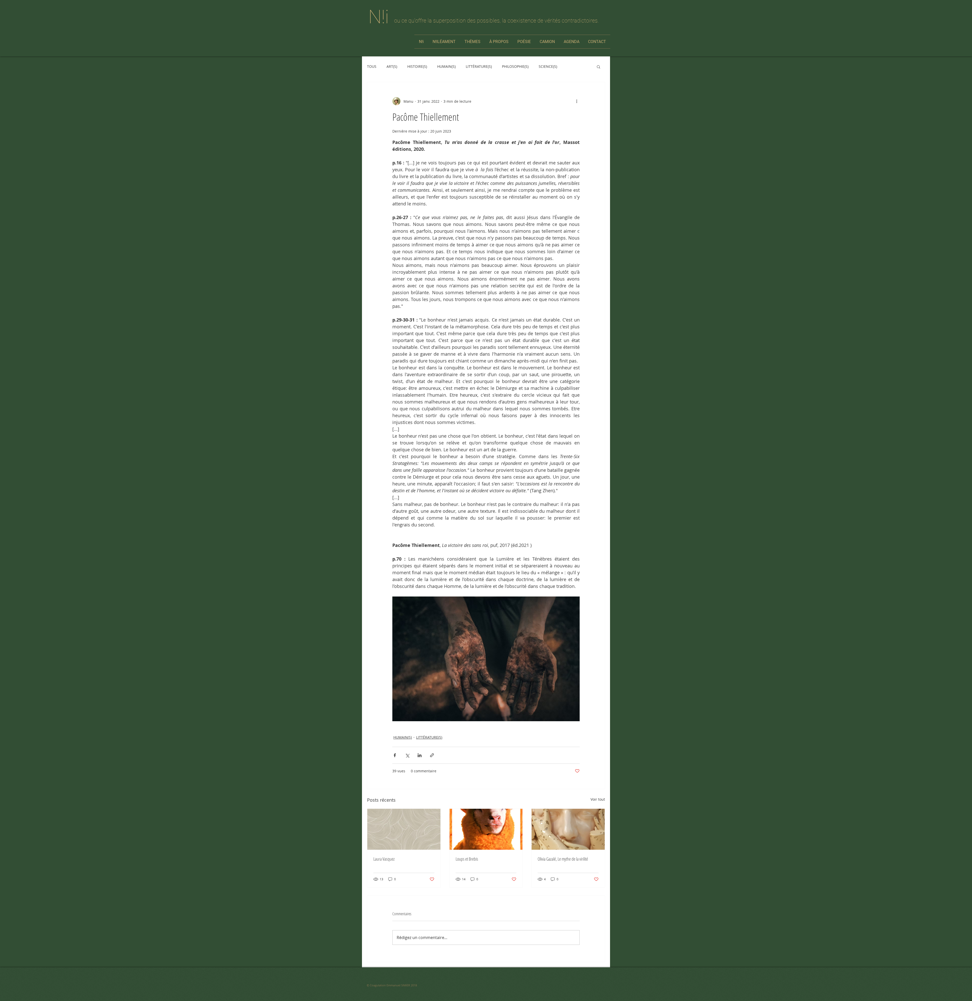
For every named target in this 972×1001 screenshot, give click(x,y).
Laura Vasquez (384, 859)
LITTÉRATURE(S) (479, 66)
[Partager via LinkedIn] (419, 755)
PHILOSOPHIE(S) (515, 66)
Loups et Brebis (467, 859)
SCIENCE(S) (548, 66)
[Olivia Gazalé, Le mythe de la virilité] (568, 829)
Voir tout (598, 799)
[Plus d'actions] (577, 101)
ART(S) (392, 66)
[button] (598, 67)
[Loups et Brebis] (486, 829)
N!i (378, 17)
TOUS (371, 66)
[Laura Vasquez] (403, 829)
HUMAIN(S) (446, 66)
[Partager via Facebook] (394, 755)
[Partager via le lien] (432, 755)
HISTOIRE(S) (417, 66)
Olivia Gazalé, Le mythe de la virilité (563, 859)
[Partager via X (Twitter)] (407, 755)
